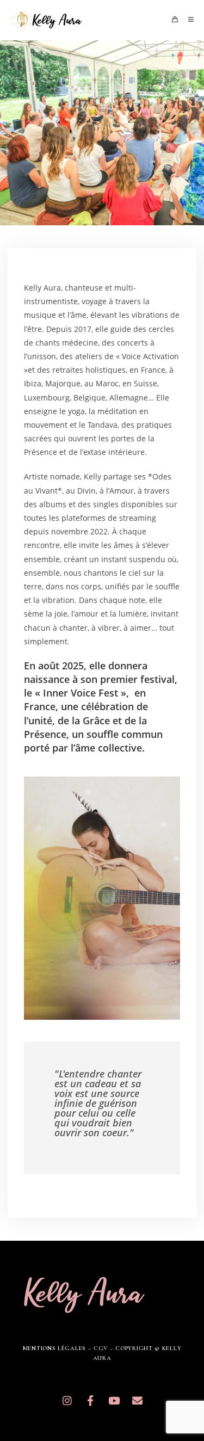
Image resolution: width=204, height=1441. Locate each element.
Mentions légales (54, 1348)
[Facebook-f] (90, 1400)
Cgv (101, 1348)
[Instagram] (67, 1400)
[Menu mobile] (187, 19)
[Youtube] (113, 1400)
